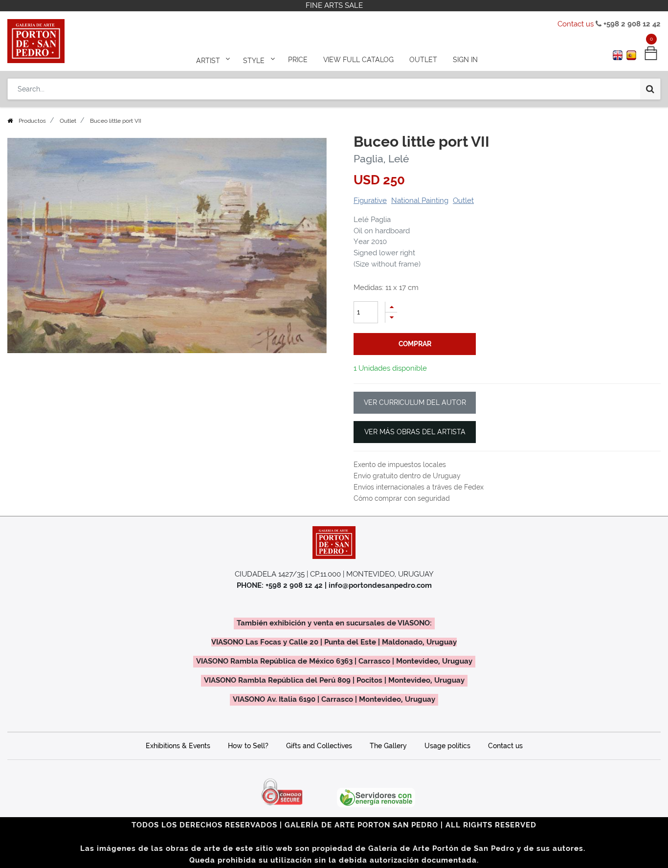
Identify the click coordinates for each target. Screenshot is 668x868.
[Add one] (391, 307)
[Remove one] (391, 317)
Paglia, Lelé (381, 159)
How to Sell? (248, 746)
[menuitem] (297, 59)
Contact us (575, 24)
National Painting (419, 200)
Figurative (370, 200)
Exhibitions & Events (178, 746)
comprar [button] (415, 344)
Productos (32, 120)
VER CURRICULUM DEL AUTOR (415, 402)
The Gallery (388, 746)
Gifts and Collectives (319, 746)
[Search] (650, 89)
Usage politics (447, 746)
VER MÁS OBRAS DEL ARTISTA (415, 432)
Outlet (68, 120)
